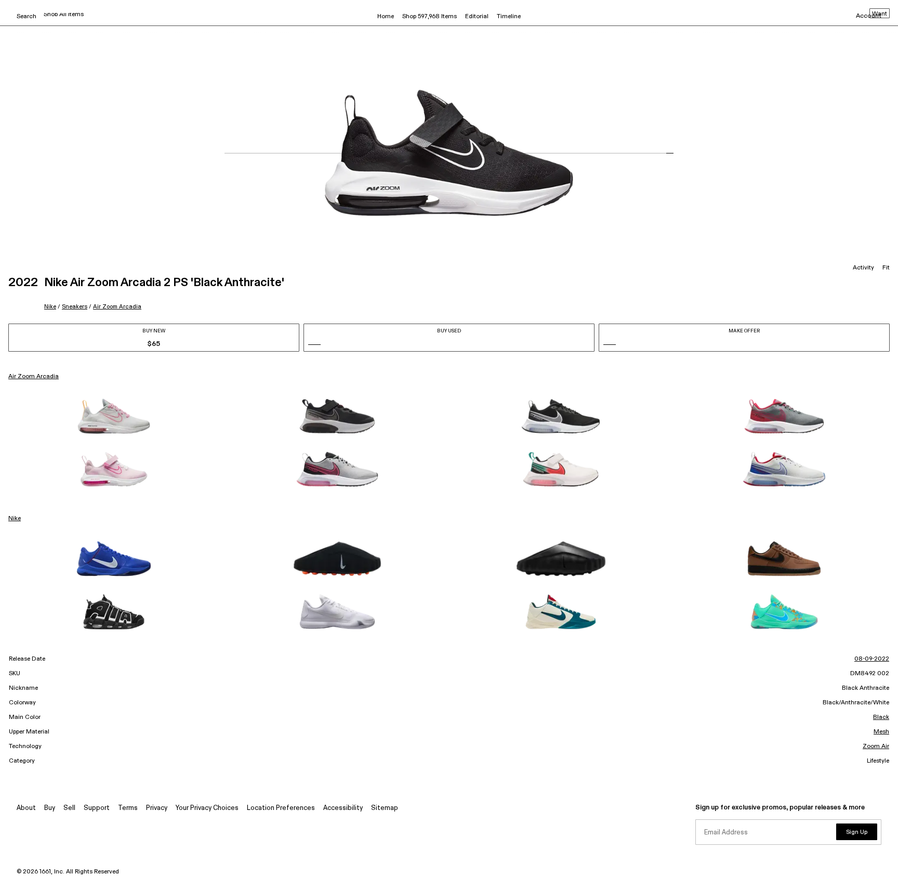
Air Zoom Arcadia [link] (33, 377)
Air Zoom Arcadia (117, 307)
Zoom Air (876, 746)
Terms (128, 808)
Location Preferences (281, 808)
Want (879, 14)
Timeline (509, 17)
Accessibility (343, 808)
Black (881, 717)
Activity (863, 268)
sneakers (74, 307)
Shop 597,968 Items (429, 17)
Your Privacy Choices (207, 808)
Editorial (476, 17)
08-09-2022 (871, 659)
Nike (50, 307)
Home (385, 17)
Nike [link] (14, 519)
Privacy (156, 808)
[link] (113, 416)
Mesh (881, 732)
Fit (886, 268)
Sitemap (384, 808)
